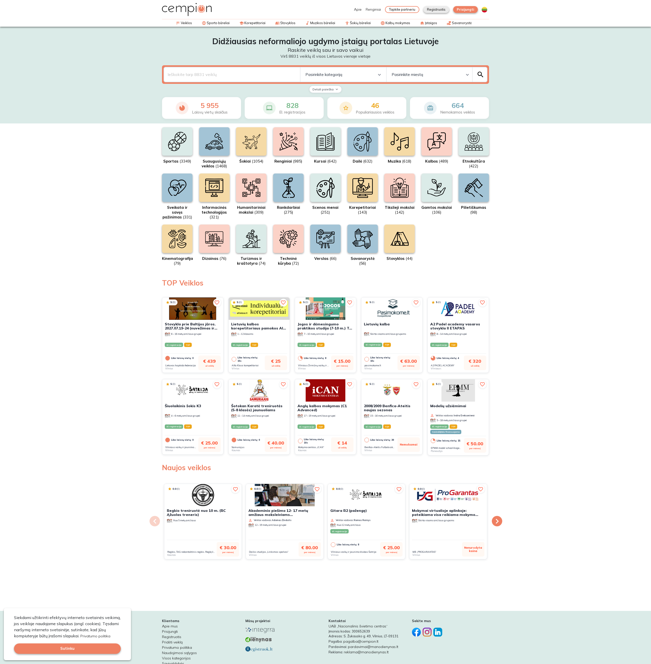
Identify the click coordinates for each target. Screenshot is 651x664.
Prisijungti (465, 9)
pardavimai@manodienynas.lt (373, 646)
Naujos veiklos (186, 467)
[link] (171, 302)
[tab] (484, 9)
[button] (217, 303)
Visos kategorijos (176, 658)
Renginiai (373, 9)
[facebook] (417, 629)
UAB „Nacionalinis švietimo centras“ (358, 626)
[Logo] (187, 9)
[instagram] (428, 629)
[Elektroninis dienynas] (284, 639)
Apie (358, 9)
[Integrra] (284, 630)
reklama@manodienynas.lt (366, 652)
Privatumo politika (177, 647)
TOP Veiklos (182, 282)
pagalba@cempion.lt (360, 641)
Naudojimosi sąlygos (179, 653)
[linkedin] (438, 629)
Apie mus (170, 626)
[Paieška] (480, 74)
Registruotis (436, 9)
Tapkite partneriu (402, 9)
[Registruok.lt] (284, 649)
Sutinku (67, 648)
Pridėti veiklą (172, 642)
